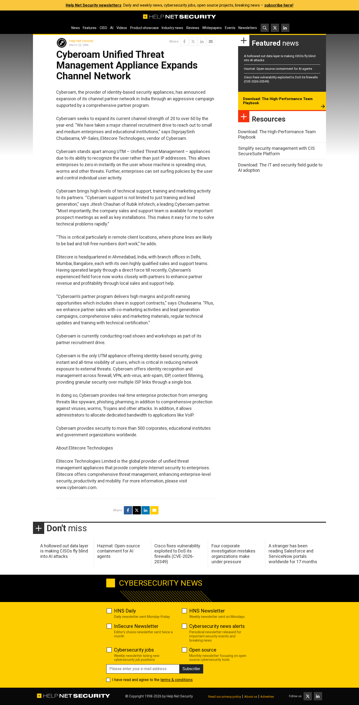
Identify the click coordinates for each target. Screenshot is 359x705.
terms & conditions (176, 679)
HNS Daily (125, 611)
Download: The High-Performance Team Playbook (278, 101)
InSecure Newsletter (136, 626)
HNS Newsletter (207, 611)
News (75, 28)
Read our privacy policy (224, 696)
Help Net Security (81, 41)
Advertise (267, 696)
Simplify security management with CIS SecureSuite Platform (276, 151)
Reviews (192, 28)
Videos (121, 28)
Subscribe (191, 669)
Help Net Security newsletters (93, 5)
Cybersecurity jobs (134, 650)
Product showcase (144, 28)
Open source (202, 650)
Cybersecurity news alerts (217, 626)
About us (250, 696)
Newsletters (247, 28)
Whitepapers (212, 28)
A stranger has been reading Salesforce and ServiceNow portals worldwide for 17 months (293, 553)
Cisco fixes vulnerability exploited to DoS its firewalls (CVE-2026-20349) (177, 553)
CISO (103, 28)
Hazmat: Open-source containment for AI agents (278, 69)
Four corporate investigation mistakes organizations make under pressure (233, 553)
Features (89, 28)
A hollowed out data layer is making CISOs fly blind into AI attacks (64, 551)
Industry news (172, 28)
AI (111, 28)
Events (230, 28)
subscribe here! (278, 5)
